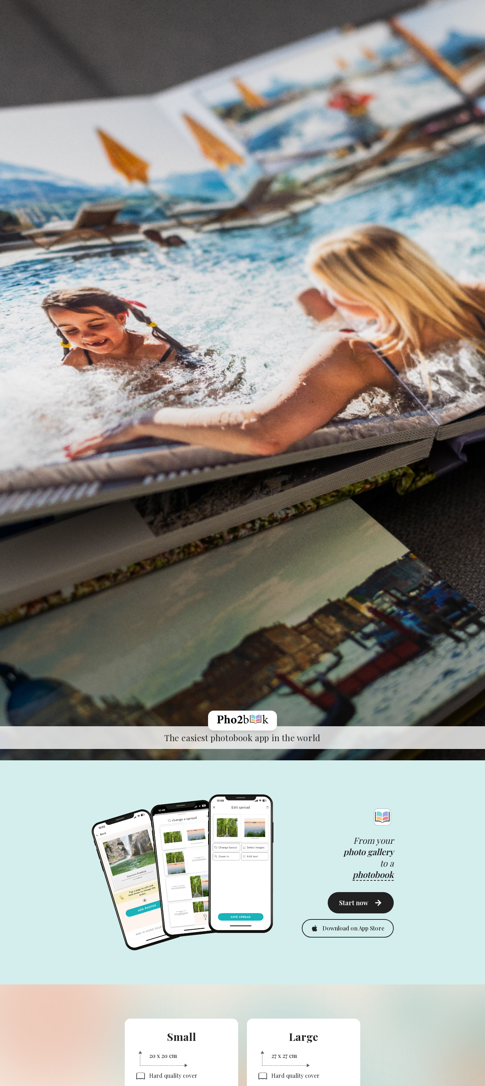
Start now (353, 902)
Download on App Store (353, 928)
